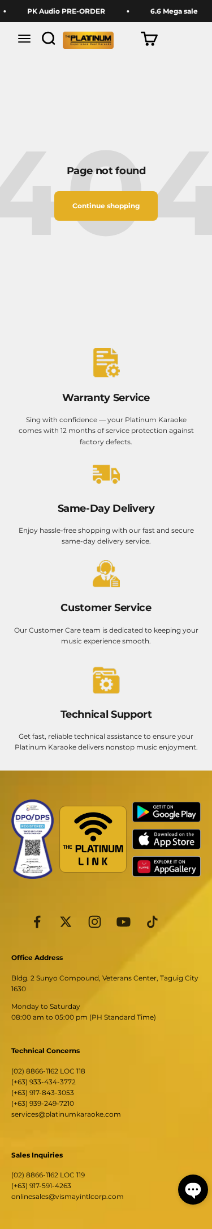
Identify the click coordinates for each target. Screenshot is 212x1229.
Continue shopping (106, 205)
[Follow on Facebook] (37, 921)
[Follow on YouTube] (123, 921)
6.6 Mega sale (170, 11)
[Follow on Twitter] (65, 921)
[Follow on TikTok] (152, 921)
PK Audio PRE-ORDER (62, 11)
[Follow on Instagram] (94, 921)
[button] (193, 1190)
